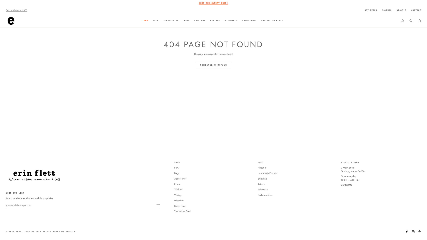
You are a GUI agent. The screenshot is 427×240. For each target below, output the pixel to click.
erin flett (16, 231)
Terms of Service (64, 231)
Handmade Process (267, 173)
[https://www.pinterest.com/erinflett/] (419, 231)
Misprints (179, 200)
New (176, 167)
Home (177, 184)
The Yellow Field (182, 211)
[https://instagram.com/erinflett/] (413, 231)
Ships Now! (180, 206)
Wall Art (178, 189)
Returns (261, 184)
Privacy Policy (41, 231)
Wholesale (263, 189)
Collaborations (265, 195)
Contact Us (346, 184)
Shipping (262, 178)
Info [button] (260, 163)
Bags (176, 173)
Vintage (178, 195)
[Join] (157, 204)
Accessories (180, 178)
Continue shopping (213, 65)
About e (262, 167)
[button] (155, 21)
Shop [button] (177, 163)
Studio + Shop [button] (350, 163)
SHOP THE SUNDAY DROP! (213, 3)
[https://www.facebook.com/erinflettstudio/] (406, 231)
